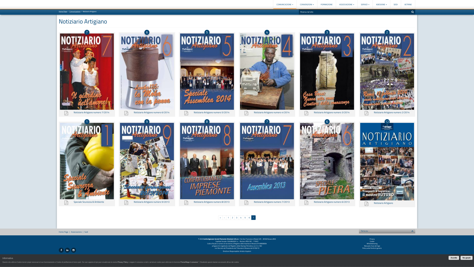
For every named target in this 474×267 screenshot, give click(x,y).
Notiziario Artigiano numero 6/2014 (151, 112)
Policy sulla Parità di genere (372, 248)
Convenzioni (306, 4)
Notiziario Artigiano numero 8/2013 (211, 202)
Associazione (346, 4)
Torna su (364, 230)
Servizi (364, 4)
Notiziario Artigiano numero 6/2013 (332, 202)
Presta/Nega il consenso (189, 262)
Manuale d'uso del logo (372, 246)
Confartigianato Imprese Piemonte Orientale (68, 4)
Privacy (372, 239)
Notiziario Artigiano (383, 203)
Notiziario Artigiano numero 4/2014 (272, 112)
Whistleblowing (372, 243)
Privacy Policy (123, 262)
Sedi (396, 4)
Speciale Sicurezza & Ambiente (89, 202)
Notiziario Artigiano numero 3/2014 (332, 112)
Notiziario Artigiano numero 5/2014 (211, 112)
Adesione (381, 4)
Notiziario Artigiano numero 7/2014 (91, 112)
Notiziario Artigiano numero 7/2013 (272, 202)
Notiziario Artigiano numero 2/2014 (392, 112)
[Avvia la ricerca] (412, 11)
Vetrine (408, 4)
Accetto (454, 258)
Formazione (327, 4)
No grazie (467, 258)
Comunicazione (284, 4)
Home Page (63, 11)
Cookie (372, 241)
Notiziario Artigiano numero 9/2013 (151, 202)
